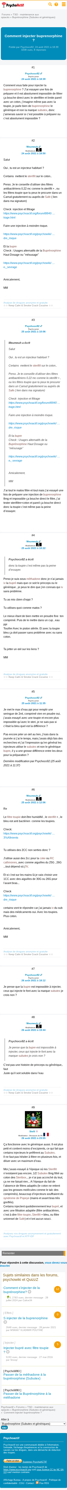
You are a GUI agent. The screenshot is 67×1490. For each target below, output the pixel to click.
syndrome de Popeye (16, 1198)
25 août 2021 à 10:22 (33, 548)
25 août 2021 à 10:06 (33, 331)
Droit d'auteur (9, 1467)
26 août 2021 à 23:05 (33, 1138)
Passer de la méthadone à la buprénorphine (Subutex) (24, 1376)
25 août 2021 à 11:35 (34, 703)
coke (43, 858)
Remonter (9, 1253)
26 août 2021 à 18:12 (33, 980)
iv (4, 583)
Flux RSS (44, 1483)
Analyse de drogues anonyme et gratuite (25, 302)
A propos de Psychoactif (35, 1480)
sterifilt (32, 176)
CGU (21, 1483)
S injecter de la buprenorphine (25, 1318)
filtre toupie (14, 816)
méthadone (33, 578)
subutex (42, 110)
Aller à (5, 1419)
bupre (13, 246)
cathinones (10, 862)
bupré (12, 583)
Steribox (21, 1177)
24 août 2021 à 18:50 (33, 153)
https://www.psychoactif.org (17, 1469)
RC (52, 858)
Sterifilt (52, 1169)
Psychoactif (7, 1407)
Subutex (49, 1152)
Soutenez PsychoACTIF (34, 1462)
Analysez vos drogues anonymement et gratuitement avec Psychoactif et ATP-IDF (32, 1235)
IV (27, 866)
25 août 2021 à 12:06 (33, 802)
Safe (48, 196)
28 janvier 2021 (47, 1327)
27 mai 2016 (46, 1357)
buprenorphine (12, 89)
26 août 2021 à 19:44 (33, 1030)
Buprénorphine (52, 250)
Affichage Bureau (12, 1480)
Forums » (7, 14)
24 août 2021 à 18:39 (33, 79)
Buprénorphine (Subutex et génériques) (33, 17)
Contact (30, 1483)
